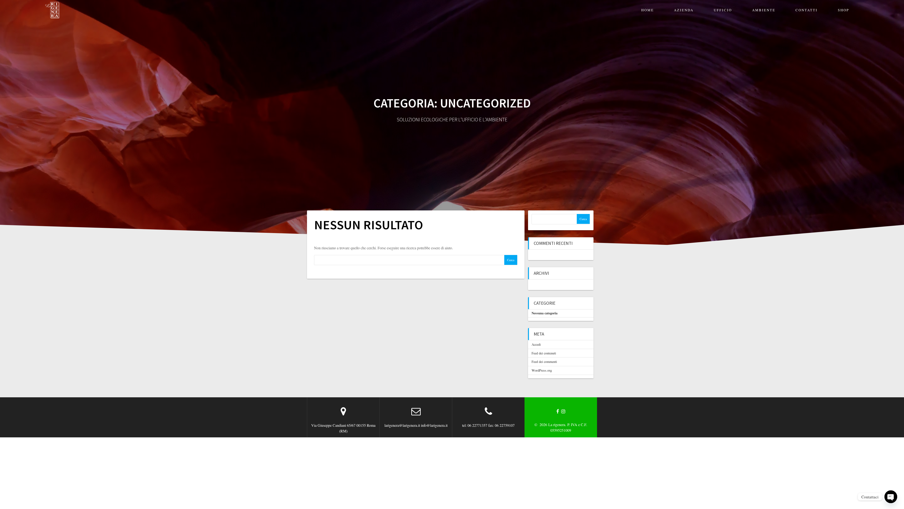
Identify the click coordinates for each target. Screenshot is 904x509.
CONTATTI (806, 10)
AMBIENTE (763, 10)
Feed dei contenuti (544, 353)
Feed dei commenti (544, 361)
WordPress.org (542, 370)
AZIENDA (684, 10)
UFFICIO (723, 10)
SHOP (843, 10)
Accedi (536, 344)
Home (647, 10)
